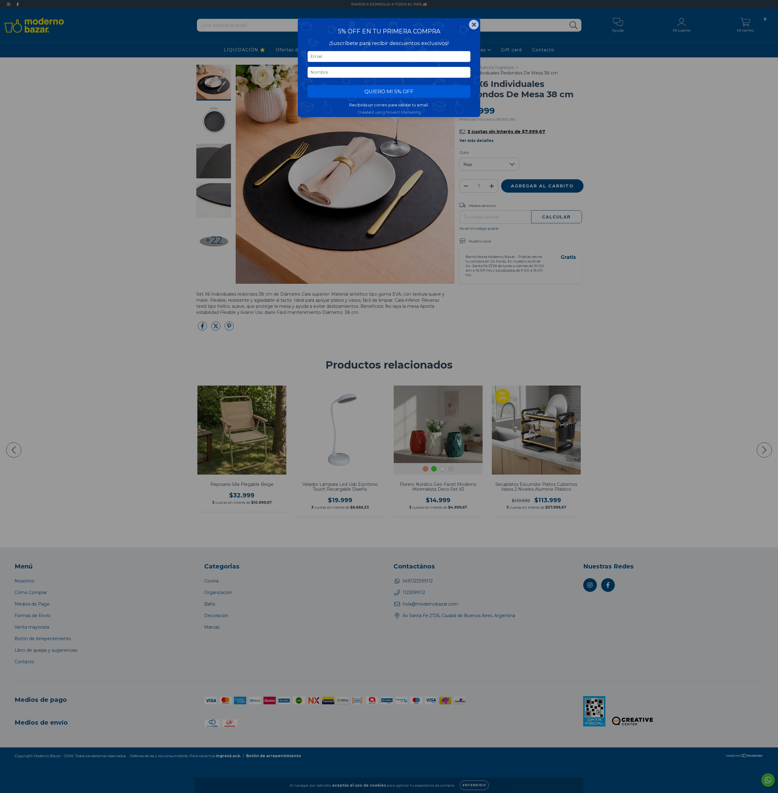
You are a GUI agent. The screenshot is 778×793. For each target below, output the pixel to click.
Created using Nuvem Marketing (389, 112)
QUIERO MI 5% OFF (389, 91)
